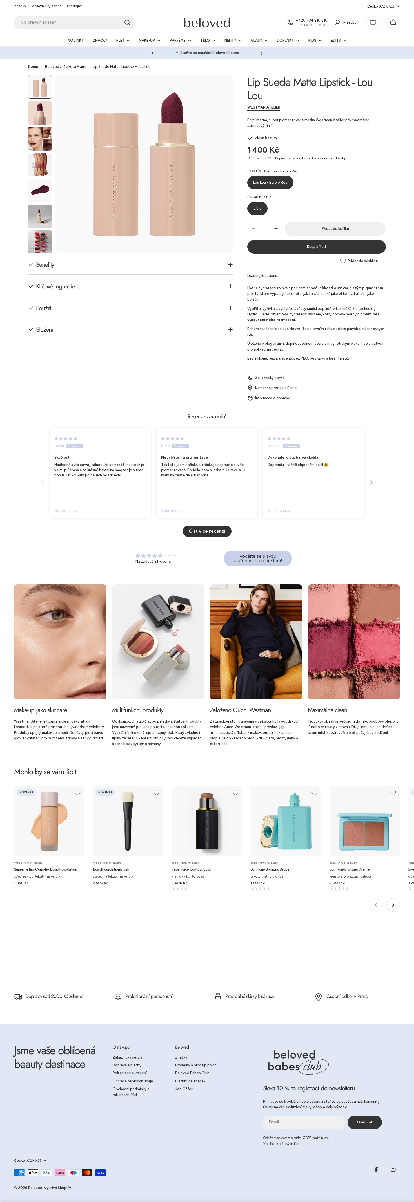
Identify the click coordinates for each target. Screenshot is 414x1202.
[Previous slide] (42, 482)
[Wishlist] (373, 22)
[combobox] (74, 22)
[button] (152, 53)
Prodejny (74, 6)
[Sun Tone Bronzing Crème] (365, 821)
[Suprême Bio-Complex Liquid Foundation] (49, 821)
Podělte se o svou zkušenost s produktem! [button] (257, 558)
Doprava (281, 158)
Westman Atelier (263, 107)
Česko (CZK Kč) (380, 6)
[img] (65, 438)
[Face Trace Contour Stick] (207, 821)
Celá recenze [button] (65, 510)
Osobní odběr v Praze (347, 996)
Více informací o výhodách (281, 1143)
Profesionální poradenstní (149, 996)
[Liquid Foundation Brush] (128, 821)
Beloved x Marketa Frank (65, 66)
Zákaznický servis (46, 6)
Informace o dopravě (272, 398)
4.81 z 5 (170, 556)
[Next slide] (371, 482)
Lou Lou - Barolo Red (270, 182)
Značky (20, 6)
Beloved (35, 1188)
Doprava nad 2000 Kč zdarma (54, 996)
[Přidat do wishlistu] (77, 793)
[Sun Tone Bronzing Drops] (286, 821)
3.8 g (257, 208)
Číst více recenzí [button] (207, 531)
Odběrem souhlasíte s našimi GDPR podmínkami (296, 1137)
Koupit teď (316, 247)
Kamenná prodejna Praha (276, 388)
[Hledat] (127, 22)
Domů (33, 66)
